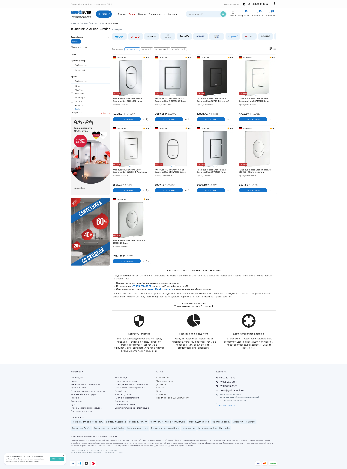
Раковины (76, 398)
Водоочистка (121, 401)
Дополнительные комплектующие (132, 408)
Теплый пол (120, 391)
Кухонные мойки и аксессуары (86, 408)
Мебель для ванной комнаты (85, 384)
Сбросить (105, 113)
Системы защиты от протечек (130, 387)
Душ (73, 404)
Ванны (74, 381)
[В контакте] (73, 463)
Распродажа (77, 377)
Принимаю (57, 459)
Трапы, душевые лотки (126, 381)
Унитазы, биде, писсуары (83, 394)
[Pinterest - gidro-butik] (93, 463)
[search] (223, 14)
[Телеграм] (79, 463)
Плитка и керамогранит (127, 398)
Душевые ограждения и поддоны (88, 391)
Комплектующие (123, 394)
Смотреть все (77, 113)
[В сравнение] (144, 119)
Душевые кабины (79, 387)
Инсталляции (121, 377)
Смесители (76, 401)
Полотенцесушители (81, 411)
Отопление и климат (125, 404)
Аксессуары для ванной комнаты (131, 384)
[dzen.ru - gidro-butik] (86, 463)
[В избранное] (147, 119)
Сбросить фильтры (79, 47)
